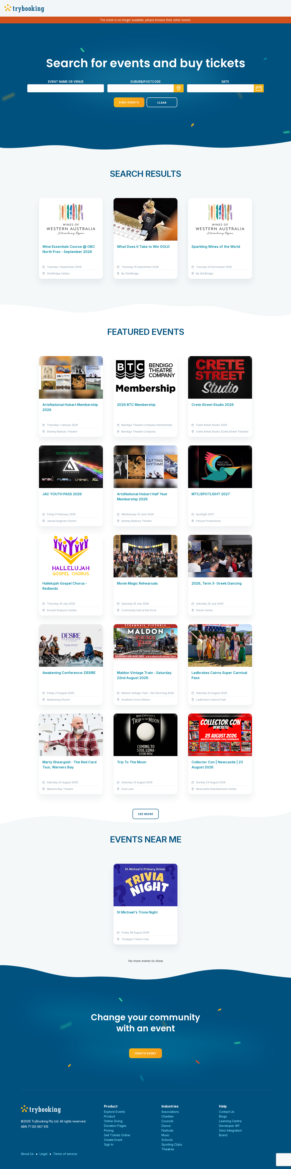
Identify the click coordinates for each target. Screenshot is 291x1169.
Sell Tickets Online (117, 1135)
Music (165, 1135)
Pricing (109, 1130)
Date (225, 81)
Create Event (145, 1053)
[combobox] (145, 88)
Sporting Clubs (171, 1144)
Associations (170, 1111)
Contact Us (226, 1111)
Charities (167, 1116)
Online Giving (113, 1121)
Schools (167, 1140)
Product (109, 1116)
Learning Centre (230, 1121)
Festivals (167, 1130)
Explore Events (114, 1111)
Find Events (129, 102)
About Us (27, 1154)
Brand (223, 1135)
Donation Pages (115, 1126)
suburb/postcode (145, 81)
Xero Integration (230, 1130)
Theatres (167, 1149)
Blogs (223, 1116)
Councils (167, 1121)
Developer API (229, 1126)
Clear (162, 102)
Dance (166, 1126)
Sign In (108, 1144)
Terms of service (65, 1154)
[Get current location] (179, 88)
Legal (43, 1154)
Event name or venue (66, 81)
